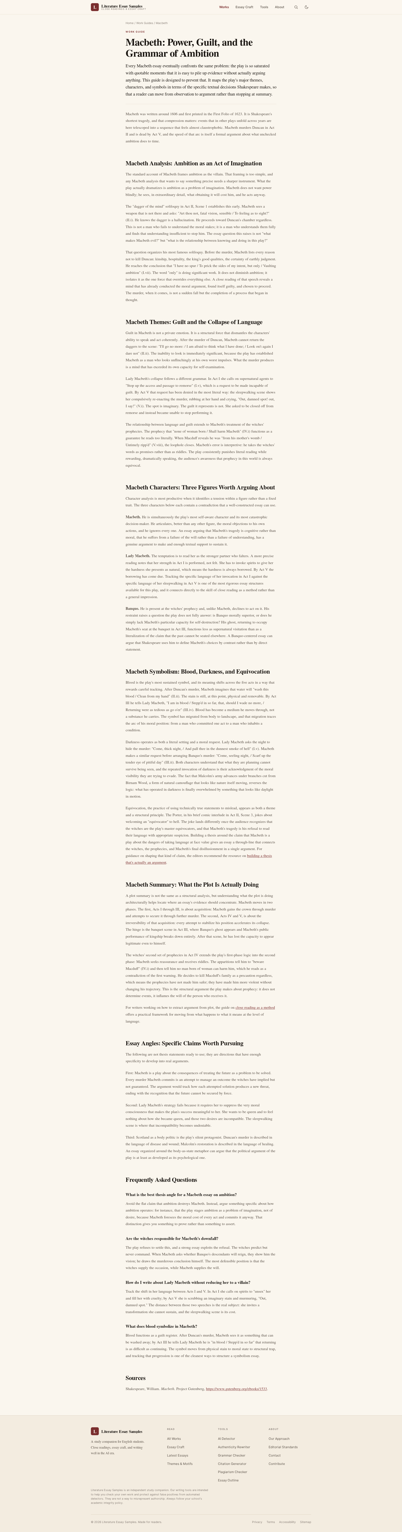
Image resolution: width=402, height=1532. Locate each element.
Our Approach (279, 1439)
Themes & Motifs (180, 1464)
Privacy (257, 1522)
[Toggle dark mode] (306, 7)
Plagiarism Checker (232, 1472)
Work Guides (144, 23)
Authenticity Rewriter (234, 1447)
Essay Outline (228, 1480)
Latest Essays (177, 1455)
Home (130, 23)
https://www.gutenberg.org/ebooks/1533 (236, 1388)
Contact (275, 1455)
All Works (174, 1439)
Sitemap (305, 1522)
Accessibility (287, 1522)
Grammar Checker (231, 1455)
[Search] (296, 7)
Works (224, 7)
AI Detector (226, 1439)
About (279, 7)
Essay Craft (244, 7)
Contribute (277, 1464)
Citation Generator (232, 1464)
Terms (271, 1522)
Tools (264, 7)
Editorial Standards (283, 1447)
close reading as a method (255, 1007)
